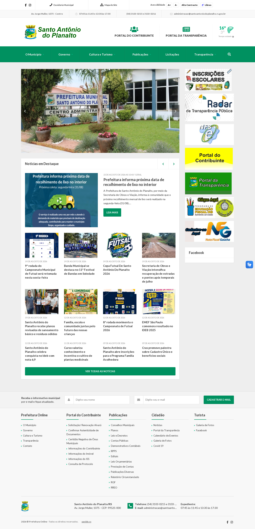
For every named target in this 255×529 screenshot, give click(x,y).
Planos (114, 430)
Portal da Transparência (186, 35)
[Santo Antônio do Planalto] (52, 31)
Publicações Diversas (122, 471)
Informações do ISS (78, 458)
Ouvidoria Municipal (63, 5)
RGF (113, 482)
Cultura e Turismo (100, 54)
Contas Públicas (119, 440)
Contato (27, 445)
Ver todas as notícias (100, 371)
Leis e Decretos (119, 435)
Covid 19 (158, 445)
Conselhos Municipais (122, 425)
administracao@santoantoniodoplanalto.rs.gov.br (172, 507)
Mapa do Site (111, 5)
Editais (114, 456)
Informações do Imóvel (81, 453)
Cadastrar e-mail (219, 399)
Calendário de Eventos (165, 435)
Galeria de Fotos (162, 440)
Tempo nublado (225, 36)
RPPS (114, 451)
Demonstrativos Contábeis (125, 445)
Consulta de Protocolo (80, 463)
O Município (33, 54)
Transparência (203, 54)
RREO (114, 487)
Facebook (201, 430)
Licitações (172, 54)
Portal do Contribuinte (134, 35)
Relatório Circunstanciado (125, 477)
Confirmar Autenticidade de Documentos (82, 432)
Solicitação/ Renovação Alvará (84, 425)
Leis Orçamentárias (121, 461)
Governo (64, 54)
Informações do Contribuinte (84, 448)
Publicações (140, 54)
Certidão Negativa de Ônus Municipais (82, 441)
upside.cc (86, 521)
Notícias (157, 425)
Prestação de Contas (122, 466)
